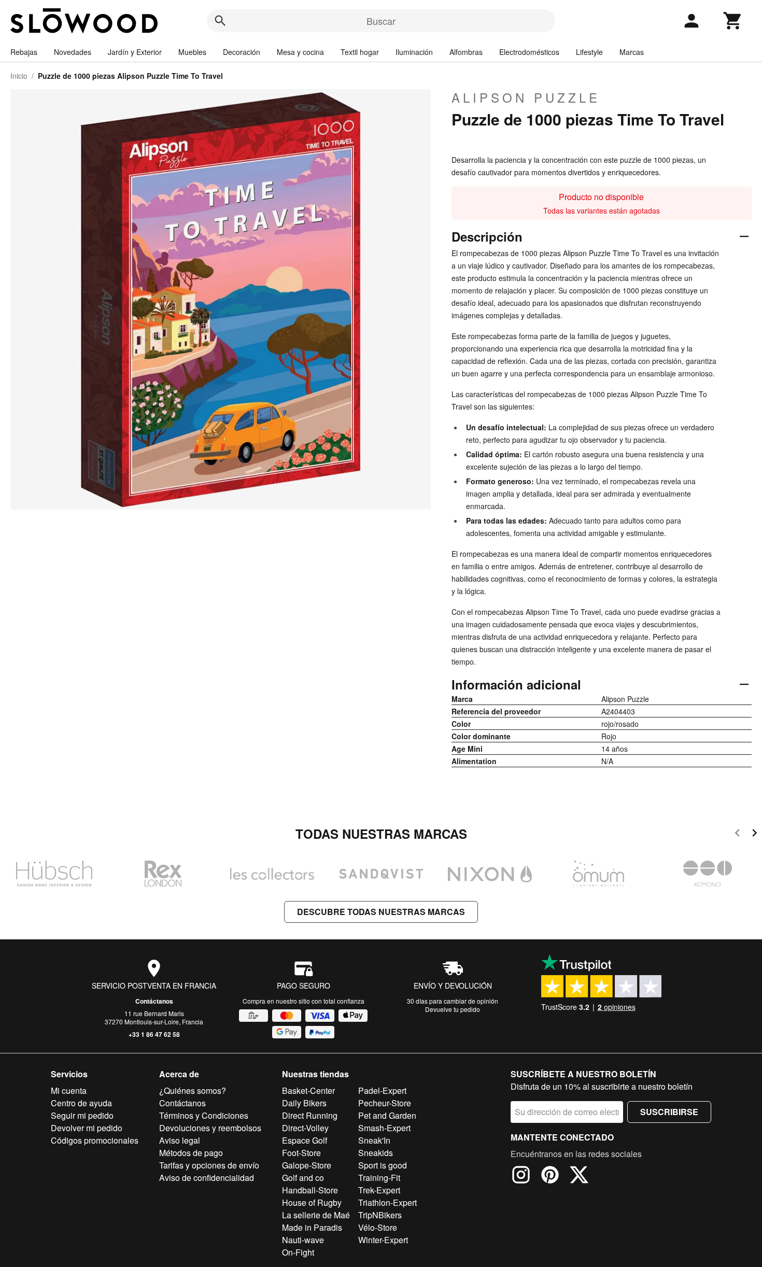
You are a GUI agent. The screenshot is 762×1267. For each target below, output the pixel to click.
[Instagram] (521, 1176)
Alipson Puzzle (525, 97)
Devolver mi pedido (86, 1128)
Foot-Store (301, 1153)
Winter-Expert (383, 1240)
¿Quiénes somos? (192, 1090)
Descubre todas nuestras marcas (381, 912)
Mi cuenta (69, 1090)
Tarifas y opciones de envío (209, 1165)
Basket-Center (308, 1090)
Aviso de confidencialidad (206, 1178)
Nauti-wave (303, 1240)
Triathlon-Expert (387, 1202)
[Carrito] (733, 20)
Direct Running (309, 1115)
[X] (579, 1176)
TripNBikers (380, 1215)
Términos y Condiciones (203, 1115)
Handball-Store (310, 1190)
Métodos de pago (191, 1153)
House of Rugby (312, 1202)
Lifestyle (589, 52)
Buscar (381, 20)
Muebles (192, 52)
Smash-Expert (384, 1128)
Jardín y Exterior (135, 52)
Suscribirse (669, 1112)
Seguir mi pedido (82, 1115)
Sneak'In (374, 1140)
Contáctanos (154, 1001)
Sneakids (375, 1153)
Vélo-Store (377, 1227)
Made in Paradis (312, 1227)
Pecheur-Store (384, 1103)
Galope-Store (306, 1165)
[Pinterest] (550, 1176)
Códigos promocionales (94, 1140)
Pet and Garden (387, 1115)
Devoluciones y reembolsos (210, 1128)
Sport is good (382, 1165)
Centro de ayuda (81, 1103)
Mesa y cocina (300, 52)
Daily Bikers (304, 1103)
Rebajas (23, 52)
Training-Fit (379, 1178)
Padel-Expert (382, 1090)
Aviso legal (179, 1140)
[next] (754, 834)
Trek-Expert (379, 1190)
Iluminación (414, 52)
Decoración (241, 52)
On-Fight (298, 1252)
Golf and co (303, 1178)
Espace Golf (304, 1140)
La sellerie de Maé (316, 1215)
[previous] (737, 834)
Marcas (631, 52)
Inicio (18, 76)
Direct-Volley (305, 1128)
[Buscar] (220, 20)
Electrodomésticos (529, 52)
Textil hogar (360, 52)
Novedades (72, 52)
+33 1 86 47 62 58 (154, 1034)
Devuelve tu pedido (452, 1009)
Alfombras (466, 52)
